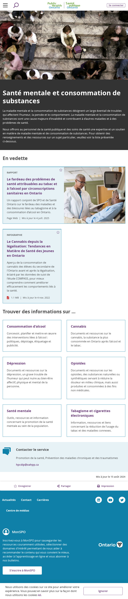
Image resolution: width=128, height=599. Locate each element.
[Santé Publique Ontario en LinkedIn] (98, 500)
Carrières (43, 500)
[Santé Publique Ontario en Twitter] (122, 500)
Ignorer (103, 591)
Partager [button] (65, 486)
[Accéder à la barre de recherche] (16, 5)
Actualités (9, 500)
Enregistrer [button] (24, 486)
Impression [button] (107, 486)
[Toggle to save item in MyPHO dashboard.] (61, 170)
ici (39, 595)
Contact (26, 500)
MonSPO (19, 532)
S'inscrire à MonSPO (22, 570)
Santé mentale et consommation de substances (62, 97)
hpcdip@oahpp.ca (27, 464)
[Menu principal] (5, 5)
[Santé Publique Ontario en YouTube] (110, 500)
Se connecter (116, 5)
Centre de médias (17, 510)
